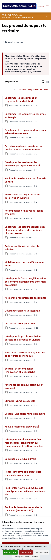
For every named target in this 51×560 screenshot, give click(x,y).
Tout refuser (26, 552)
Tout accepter (10, 552)
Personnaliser (41, 552)
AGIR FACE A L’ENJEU (11, 15)
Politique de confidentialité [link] (26, 556)
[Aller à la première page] (19, 6)
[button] (43, 81)
